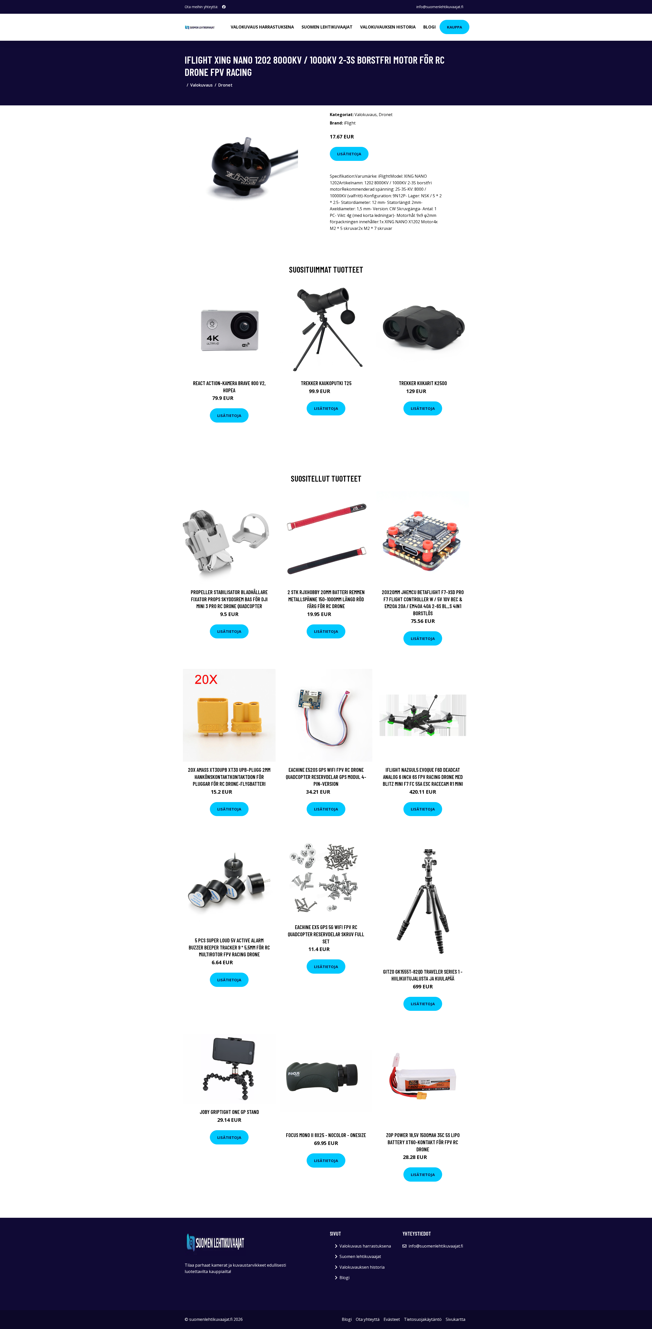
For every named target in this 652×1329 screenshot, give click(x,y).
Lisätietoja (349, 153)
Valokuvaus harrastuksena (262, 27)
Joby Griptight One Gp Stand (229, 1112)
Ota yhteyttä (367, 1319)
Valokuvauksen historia (388, 27)
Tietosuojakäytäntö (423, 1319)
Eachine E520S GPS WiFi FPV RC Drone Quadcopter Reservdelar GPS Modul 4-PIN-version (326, 776)
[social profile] (224, 7)
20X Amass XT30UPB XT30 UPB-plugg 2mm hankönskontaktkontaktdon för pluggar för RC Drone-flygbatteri (229, 776)
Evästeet (392, 1319)
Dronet (225, 85)
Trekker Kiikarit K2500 (423, 383)
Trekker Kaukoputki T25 (326, 383)
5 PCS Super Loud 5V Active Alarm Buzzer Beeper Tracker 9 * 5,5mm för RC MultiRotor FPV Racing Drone (229, 947)
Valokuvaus (201, 85)
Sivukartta (455, 1319)
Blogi (429, 27)
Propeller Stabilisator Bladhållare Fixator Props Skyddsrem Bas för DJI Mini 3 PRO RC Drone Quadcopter (229, 599)
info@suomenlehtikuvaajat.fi (439, 6)
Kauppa (454, 27)
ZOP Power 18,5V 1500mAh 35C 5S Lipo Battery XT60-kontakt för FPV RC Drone (423, 1142)
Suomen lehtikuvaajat (327, 27)
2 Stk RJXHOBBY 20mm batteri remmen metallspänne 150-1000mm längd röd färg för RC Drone (326, 599)
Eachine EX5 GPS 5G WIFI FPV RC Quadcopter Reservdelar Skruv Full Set (326, 934)
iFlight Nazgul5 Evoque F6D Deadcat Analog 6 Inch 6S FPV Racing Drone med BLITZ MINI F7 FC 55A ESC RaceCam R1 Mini (423, 776)
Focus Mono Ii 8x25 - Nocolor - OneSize (326, 1135)
